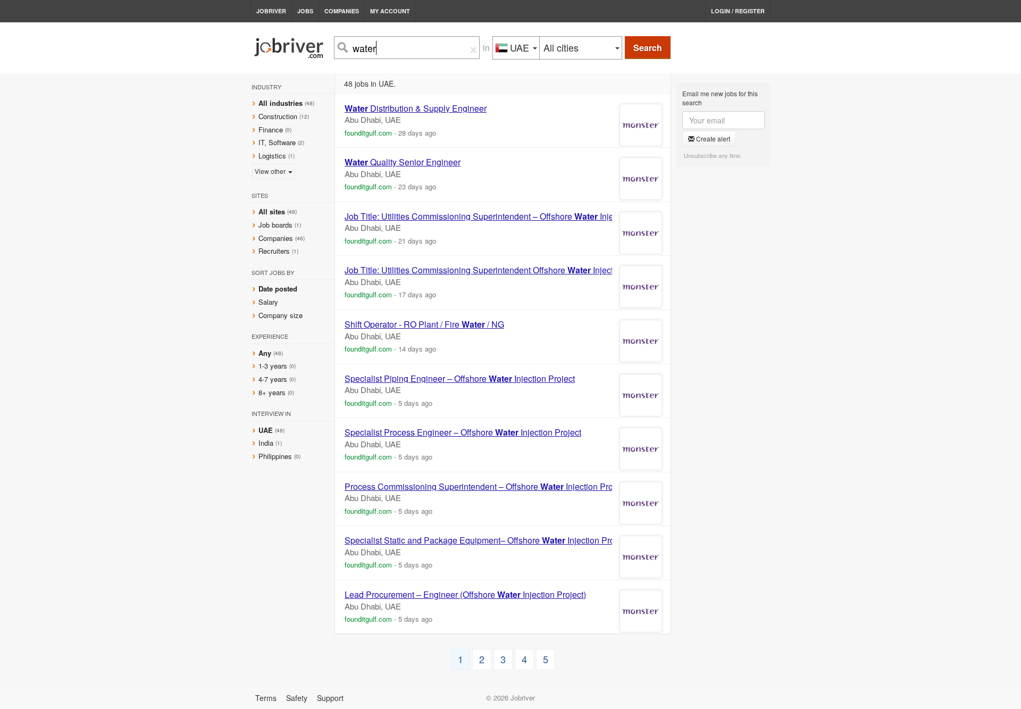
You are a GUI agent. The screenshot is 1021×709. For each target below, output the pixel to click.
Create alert (712, 138)
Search (647, 47)
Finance (270, 129)
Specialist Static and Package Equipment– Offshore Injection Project (486, 540)
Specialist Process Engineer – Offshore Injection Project (463, 432)
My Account (390, 11)
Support (330, 698)
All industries (280, 103)
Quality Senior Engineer (403, 162)
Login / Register (738, 11)
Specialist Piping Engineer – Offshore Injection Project (460, 378)
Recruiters (275, 251)
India (266, 443)
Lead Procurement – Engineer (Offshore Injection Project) (465, 594)
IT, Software (277, 142)
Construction (277, 116)
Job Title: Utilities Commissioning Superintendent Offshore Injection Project (499, 270)
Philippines (276, 456)
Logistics (272, 156)
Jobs (305, 11)
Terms (266, 698)
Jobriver (271, 11)
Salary (268, 302)
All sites (271, 211)
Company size (280, 315)
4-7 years (272, 379)
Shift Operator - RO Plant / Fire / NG (424, 324)
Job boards (275, 225)
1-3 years (272, 366)
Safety (296, 698)
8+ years (272, 392)
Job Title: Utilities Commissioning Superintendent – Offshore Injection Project (502, 216)
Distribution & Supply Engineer (416, 108)
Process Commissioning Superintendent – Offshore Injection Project (485, 486)
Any (264, 353)
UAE (266, 430)
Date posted (277, 288)
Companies (341, 11)
